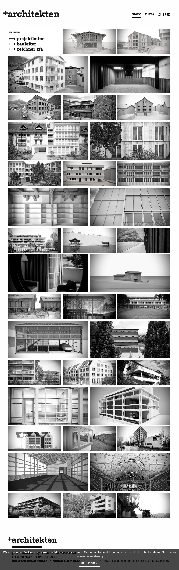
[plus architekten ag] (31, 13)
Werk (136, 14)
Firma (149, 14)
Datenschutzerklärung (89, 556)
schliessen (89, 563)
